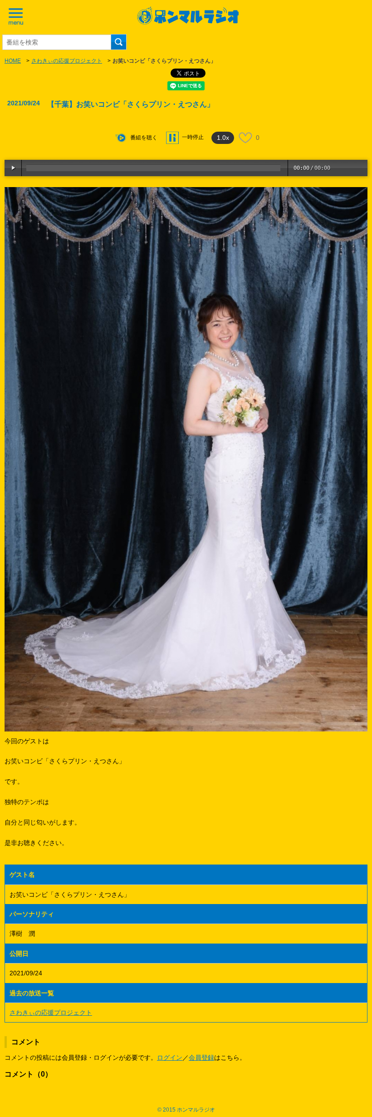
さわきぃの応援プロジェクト (66, 61)
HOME (13, 61)
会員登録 (201, 1057)
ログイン (169, 1057)
